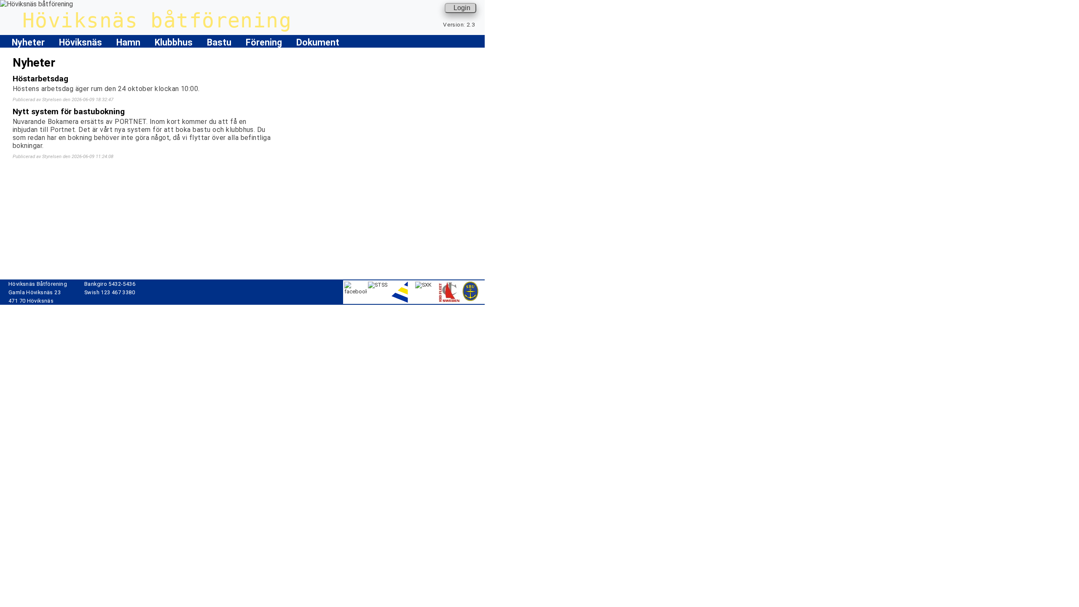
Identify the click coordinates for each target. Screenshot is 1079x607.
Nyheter (28, 42)
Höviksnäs (80, 42)
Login (462, 7)
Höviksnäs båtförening (157, 20)
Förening (264, 42)
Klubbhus (174, 42)
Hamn (128, 42)
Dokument (317, 42)
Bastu (219, 42)
